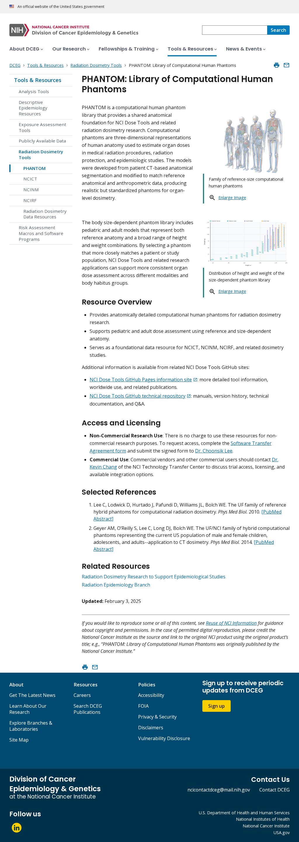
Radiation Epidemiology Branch (116, 585)
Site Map (19, 740)
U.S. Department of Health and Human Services (244, 812)
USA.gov (282, 832)
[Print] (276, 65)
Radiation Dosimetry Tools (41, 154)
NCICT (30, 179)
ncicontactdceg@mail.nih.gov (218, 790)
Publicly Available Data (42, 141)
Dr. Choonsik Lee (213, 451)
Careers (82, 695)
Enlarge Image (232, 197)
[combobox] (234, 30)
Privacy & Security (157, 717)
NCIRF (29, 200)
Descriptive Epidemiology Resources (33, 108)
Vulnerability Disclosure (164, 738)
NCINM (31, 189)
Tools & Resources (37, 79)
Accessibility (151, 695)
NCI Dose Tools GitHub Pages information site (141, 379)
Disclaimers (150, 727)
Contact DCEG (274, 790)
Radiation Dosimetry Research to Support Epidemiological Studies (153, 576)
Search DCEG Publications (88, 709)
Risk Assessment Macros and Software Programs (41, 233)
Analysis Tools (34, 91)
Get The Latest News (32, 695)
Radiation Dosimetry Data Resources (45, 214)
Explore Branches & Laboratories (30, 726)
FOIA (143, 706)
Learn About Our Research (27, 709)
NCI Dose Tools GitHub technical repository (137, 396)
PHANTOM (34, 168)
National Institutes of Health (263, 819)
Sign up (216, 706)
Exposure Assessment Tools (42, 127)
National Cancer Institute (266, 826)
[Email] (286, 65)
